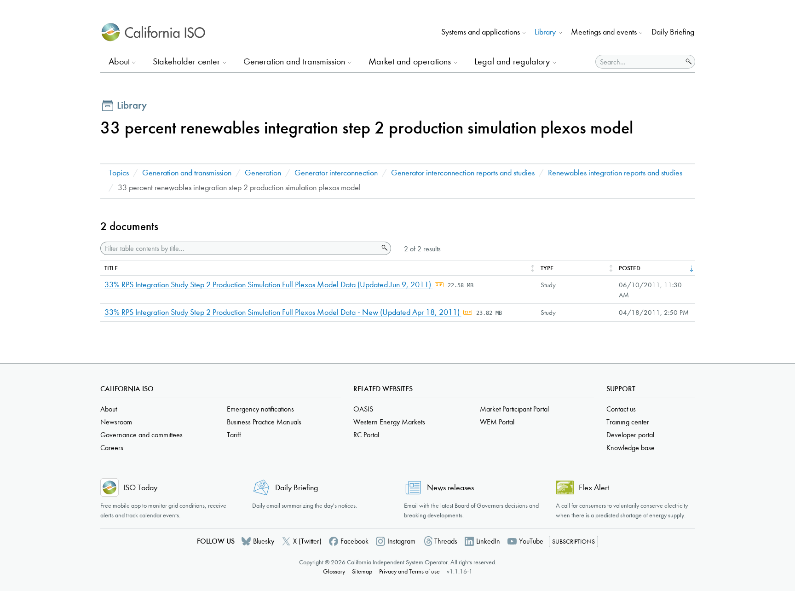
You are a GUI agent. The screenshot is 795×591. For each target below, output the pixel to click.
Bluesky (263, 541)
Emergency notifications (260, 409)
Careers (111, 447)
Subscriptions (573, 541)
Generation (263, 173)
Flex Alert (594, 487)
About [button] (119, 61)
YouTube (531, 541)
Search (383, 248)
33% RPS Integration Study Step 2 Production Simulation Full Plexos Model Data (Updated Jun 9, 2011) (268, 285)
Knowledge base (630, 447)
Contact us (621, 409)
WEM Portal (497, 421)
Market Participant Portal (514, 409)
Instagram (401, 541)
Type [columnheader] (547, 268)
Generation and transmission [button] (294, 61)
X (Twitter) (307, 541)
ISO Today (140, 487)
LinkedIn (488, 541)
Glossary (334, 571)
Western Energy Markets (389, 421)
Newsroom (116, 421)
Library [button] (545, 32)
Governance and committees (141, 434)
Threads (445, 541)
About (108, 409)
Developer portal (630, 434)
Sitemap (362, 571)
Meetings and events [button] (604, 32)
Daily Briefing (672, 32)
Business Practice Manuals (264, 421)
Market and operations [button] (410, 61)
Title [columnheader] (111, 268)
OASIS (363, 409)
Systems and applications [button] (480, 32)
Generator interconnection (336, 173)
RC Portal (366, 434)
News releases (450, 487)
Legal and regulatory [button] (512, 61)
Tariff (234, 434)
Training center (627, 421)
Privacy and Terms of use (409, 571)
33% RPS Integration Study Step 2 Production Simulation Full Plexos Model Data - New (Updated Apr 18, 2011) (282, 312)
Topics (119, 173)
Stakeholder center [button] (186, 61)
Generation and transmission (186, 173)
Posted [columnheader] (629, 268)
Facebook (354, 541)
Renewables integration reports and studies (615, 173)
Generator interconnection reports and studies (463, 173)
